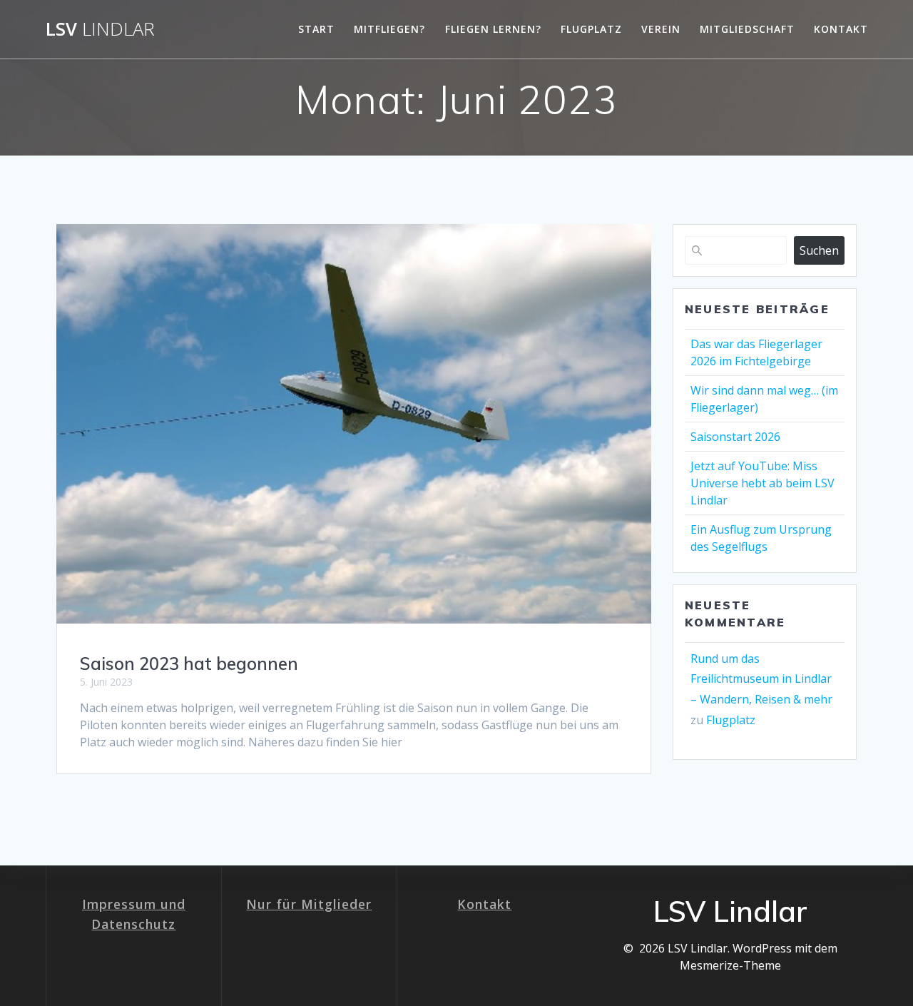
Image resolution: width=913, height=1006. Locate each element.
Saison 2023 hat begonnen (189, 663)
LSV (100, 29)
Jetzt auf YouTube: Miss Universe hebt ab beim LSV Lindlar (762, 483)
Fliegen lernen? (493, 29)
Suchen (819, 250)
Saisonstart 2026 (735, 436)
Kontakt (841, 29)
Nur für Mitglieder (309, 904)
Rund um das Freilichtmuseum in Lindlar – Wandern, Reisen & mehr (761, 679)
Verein (660, 29)
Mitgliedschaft (747, 29)
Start (316, 29)
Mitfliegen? (389, 29)
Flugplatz (591, 29)
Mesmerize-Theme (730, 965)
